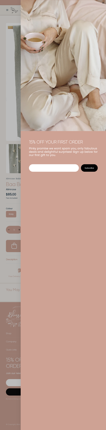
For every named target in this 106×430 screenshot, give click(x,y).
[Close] (103, 3)
